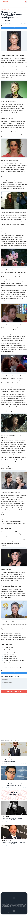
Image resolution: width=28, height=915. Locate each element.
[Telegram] (14, 898)
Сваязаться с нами (14, 894)
